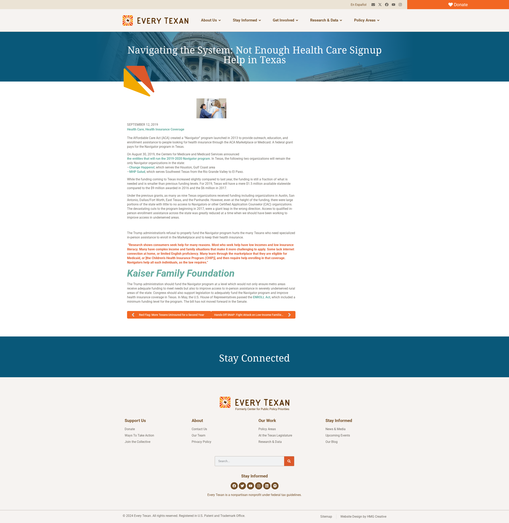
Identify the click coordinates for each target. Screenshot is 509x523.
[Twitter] (242, 485)
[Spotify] (275, 485)
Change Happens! (141, 167)
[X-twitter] (380, 5)
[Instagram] (400, 5)
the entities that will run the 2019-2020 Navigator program (168, 158)
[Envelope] (373, 5)
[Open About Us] (219, 20)
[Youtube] (393, 5)
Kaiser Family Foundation (181, 273)
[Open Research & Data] (341, 20)
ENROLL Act (261, 297)
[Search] (289, 461)
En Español (358, 5)
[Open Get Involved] (297, 20)
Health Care (135, 129)
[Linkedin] (266, 485)
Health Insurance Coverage (164, 129)
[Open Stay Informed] (259, 20)
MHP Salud (137, 172)
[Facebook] (387, 5)
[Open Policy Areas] (378, 20)
